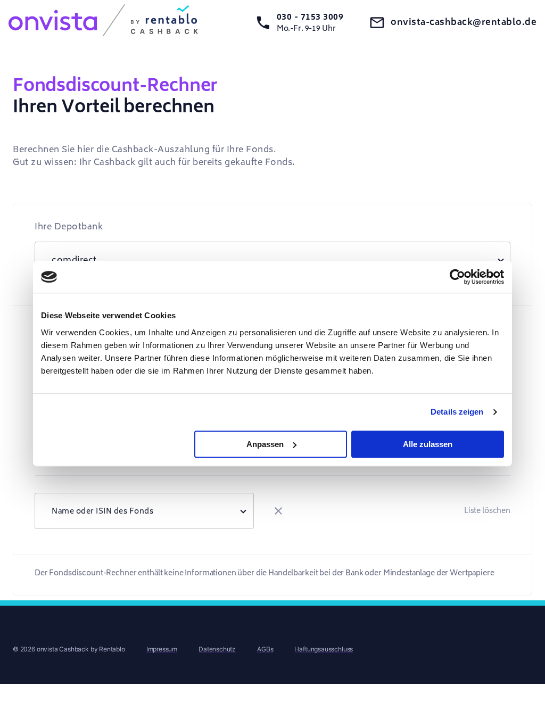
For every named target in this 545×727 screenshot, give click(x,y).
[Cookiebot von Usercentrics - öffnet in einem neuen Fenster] (457, 277)
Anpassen (265, 444)
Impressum (161, 649)
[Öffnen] (243, 510)
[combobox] (144, 510)
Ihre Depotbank (69, 226)
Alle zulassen (427, 444)
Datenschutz (217, 649)
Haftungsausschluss (323, 649)
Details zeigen (457, 411)
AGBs (265, 649)
